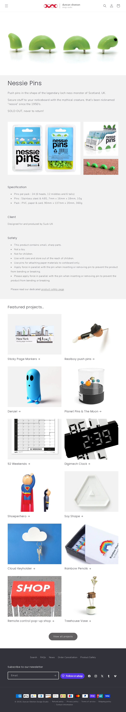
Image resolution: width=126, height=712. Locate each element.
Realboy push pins (78, 359)
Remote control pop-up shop (29, 621)
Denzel (12, 411)
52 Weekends (17, 464)
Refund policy (58, 701)
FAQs (43, 657)
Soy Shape (72, 516)
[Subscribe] (55, 675)
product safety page (52, 289)
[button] (6, 5)
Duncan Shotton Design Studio (36, 702)
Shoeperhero (17, 516)
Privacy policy (73, 701)
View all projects (63, 636)
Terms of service (88, 701)
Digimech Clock (76, 464)
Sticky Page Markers (22, 359)
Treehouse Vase (76, 621)
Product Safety (88, 657)
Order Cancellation (67, 657)
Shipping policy (104, 701)
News (52, 657)
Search (33, 657)
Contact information (64, 705)
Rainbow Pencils (76, 568)
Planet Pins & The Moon (81, 411)
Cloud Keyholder (20, 568)
